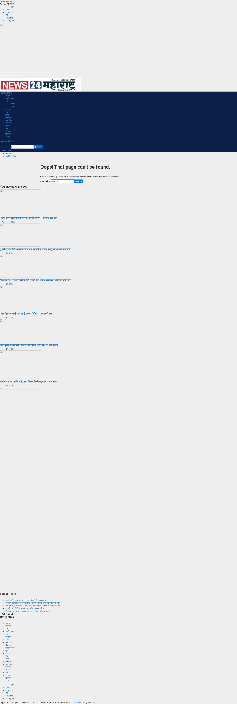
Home (8, 96)
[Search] (1, 144)
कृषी (6, 128)
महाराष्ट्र (8, 109)
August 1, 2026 (8, 222)
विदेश (7, 115)
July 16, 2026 (7, 349)
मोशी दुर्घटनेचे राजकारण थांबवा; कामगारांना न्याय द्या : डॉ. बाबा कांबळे (29, 345)
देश (6, 112)
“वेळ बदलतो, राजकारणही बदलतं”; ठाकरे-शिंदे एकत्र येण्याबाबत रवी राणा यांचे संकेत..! (36, 280)
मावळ (13, 104)
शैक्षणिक (8, 134)
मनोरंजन (8, 137)
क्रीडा (7, 131)
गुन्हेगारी (8, 123)
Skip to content (6, 1)
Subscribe (6, 151)
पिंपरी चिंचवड (10, 98)
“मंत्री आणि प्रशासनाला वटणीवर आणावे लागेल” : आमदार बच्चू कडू (28, 217)
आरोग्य (7, 126)
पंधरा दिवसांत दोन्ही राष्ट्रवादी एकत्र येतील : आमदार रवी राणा (26, 313)
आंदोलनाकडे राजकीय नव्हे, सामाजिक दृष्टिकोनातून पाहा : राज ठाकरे (29, 381)
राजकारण (8, 117)
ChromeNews (79, 703)
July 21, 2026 (7, 253)
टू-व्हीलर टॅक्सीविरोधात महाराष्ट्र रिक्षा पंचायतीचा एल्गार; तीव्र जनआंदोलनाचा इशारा (35, 249)
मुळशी (13, 107)
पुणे (6, 101)
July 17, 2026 (7, 284)
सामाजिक (8, 120)
